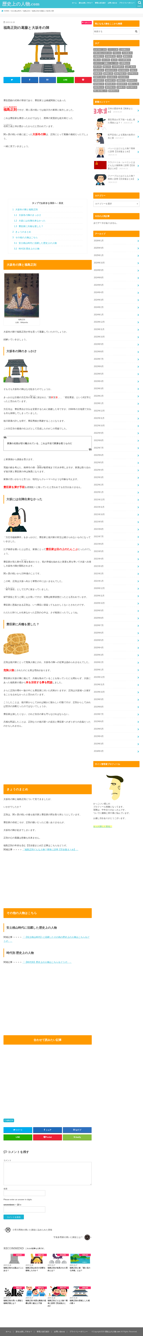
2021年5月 (99, 551)
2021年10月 (99, 514)
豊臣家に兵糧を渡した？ (28, 226)
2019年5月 (99, 729)
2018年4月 (99, 751)
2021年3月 (99, 566)
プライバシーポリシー (127, 3)
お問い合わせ (112, 3)
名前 (5, 1189)
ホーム (74, 3)
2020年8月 (99, 618)
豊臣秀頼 (110, 87)
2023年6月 (99, 366)
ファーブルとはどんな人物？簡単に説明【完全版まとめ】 (121, 179)
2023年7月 (99, 359)
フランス (113, 50)
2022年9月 (99, 433)
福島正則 (9, 1120)
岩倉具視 (98, 70)
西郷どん (133, 84)
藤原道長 (122, 84)
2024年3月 (99, 300)
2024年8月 (99, 277)
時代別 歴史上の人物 (26, 248)
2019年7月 (99, 714)
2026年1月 (99, 241)
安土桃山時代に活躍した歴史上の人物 (35, 243)
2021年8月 (99, 529)
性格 (133, 70)
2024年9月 (99, 270)
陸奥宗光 (113, 91)
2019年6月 (99, 721)
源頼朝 (121, 80)
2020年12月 (99, 588)
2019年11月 (99, 684)
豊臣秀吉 (98, 87)
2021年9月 (99, 522)
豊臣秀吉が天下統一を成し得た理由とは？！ (121, 121)
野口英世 (131, 87)
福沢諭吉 (98, 84)
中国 (116, 53)
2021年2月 (99, 573)
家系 (97, 67)
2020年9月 (99, 610)
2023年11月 (99, 329)
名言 (105, 60)
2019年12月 (99, 677)
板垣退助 (112, 77)
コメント (7, 1160)
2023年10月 (99, 337)
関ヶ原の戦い (100, 91)
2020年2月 (99, 662)
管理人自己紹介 (100, 3)
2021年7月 (99, 536)
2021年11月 (99, 507)
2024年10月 (99, 263)
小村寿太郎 (118, 67)
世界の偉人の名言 (102, 53)
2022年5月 (99, 462)
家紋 (106, 67)
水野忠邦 (98, 80)
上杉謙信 (124, 50)
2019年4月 (99, 736)
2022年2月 (99, 485)
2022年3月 (99, 477)
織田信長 (110, 84)
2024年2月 (99, 307)
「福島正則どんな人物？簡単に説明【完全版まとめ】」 (50, 849)
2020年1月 (99, 670)
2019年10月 (99, 692)
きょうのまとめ (21, 232)
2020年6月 (99, 633)
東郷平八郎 (99, 77)
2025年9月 (99, 248)
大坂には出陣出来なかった (30, 220)
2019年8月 (99, 707)
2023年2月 (99, 396)
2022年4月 (99, 470)
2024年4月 (99, 292)
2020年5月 (99, 640)
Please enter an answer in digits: (17, 1199)
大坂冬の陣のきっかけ (27, 215)
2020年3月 (99, 655)
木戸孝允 (132, 74)
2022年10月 (99, 425)
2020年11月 (99, 596)
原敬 (97, 60)
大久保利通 (124, 60)
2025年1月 (99, 255)
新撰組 (108, 74)
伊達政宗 (110, 56)
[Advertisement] (47, 179)
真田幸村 (131, 80)
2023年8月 (99, 351)
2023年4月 (99, 381)
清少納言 (110, 80)
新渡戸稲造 (120, 74)
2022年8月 (99, 440)
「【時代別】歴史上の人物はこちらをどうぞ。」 (47, 962)
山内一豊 (130, 67)
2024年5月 (99, 285)
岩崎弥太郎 (111, 70)
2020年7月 (99, 625)
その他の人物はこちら (25, 237)
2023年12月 (99, 322)
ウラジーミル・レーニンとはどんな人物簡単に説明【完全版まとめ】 (121, 165)
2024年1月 (99, 315)
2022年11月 (99, 418)
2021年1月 (99, 581)
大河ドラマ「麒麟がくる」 (106, 63)
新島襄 (98, 74)
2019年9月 (99, 699)
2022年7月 (99, 448)
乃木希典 (127, 53)
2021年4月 (99, 559)
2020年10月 (99, 603)
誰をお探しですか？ (86, 3)
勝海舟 (127, 56)
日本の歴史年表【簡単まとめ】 (120, 110)
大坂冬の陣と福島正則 (25, 209)
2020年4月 (99, 647)
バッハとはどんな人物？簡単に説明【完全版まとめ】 (121, 151)
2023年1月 (99, 403)
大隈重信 (124, 63)
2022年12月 (99, 411)
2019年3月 (99, 744)
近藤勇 (121, 87)
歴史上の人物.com (20, 3)
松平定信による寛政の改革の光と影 (121, 136)
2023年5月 (99, 374)
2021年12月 (99, 499)
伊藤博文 (98, 56)
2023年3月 (99, 388)
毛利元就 (123, 77)
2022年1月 (99, 492)
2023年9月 (99, 344)
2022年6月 (99, 455)
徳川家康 (123, 70)
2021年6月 (99, 544)
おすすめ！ (100, 50)
